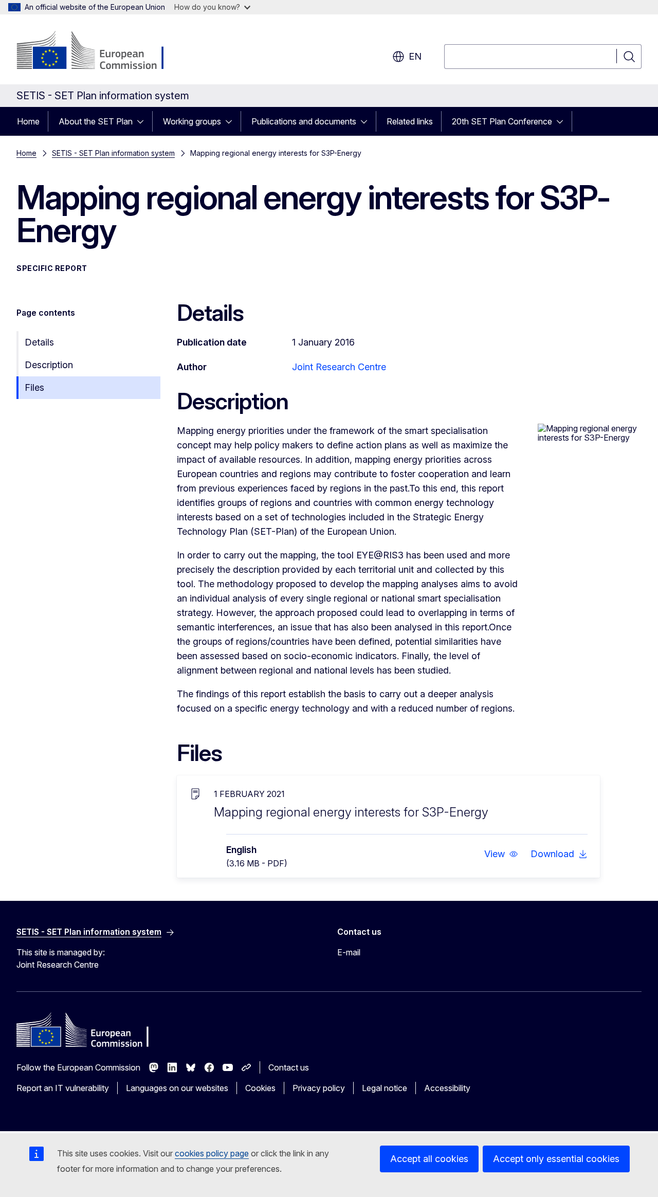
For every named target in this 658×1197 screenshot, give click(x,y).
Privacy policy (319, 1088)
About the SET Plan (96, 121)
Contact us (288, 1067)
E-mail (348, 952)
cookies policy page (212, 1153)
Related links (410, 121)
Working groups (192, 121)
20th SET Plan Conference (502, 121)
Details (39, 342)
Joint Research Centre (339, 366)
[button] (501, 854)
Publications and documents (303, 121)
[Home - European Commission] (99, 51)
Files (34, 387)
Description (49, 364)
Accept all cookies (429, 1158)
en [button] (415, 56)
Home (28, 121)
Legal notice (384, 1088)
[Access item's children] (143, 121)
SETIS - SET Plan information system (113, 153)
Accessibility (447, 1088)
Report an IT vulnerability (62, 1088)
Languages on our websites (177, 1088)
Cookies (260, 1088)
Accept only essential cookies (556, 1158)
